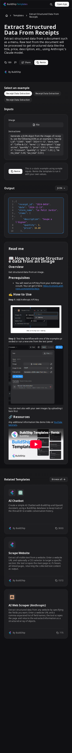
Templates (18, 15)
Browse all (57, 479)
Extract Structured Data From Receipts (44, 15)
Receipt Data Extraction (18, 93)
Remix (43, 62)
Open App (62, 4)
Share (28, 62)
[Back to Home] (6, 15)
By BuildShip (14, 72)
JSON (59, 188)
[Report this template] (15, 62)
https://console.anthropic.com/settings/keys (39, 287)
